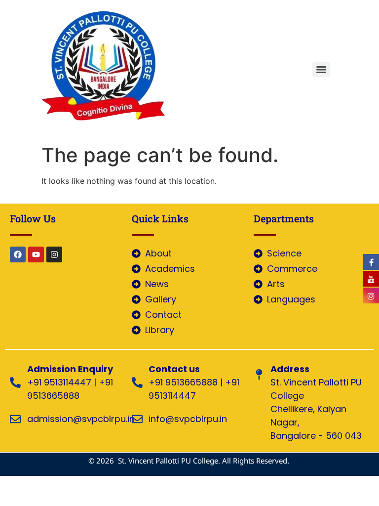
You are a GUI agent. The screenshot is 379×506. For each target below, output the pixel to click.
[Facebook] (18, 254)
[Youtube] (36, 254)
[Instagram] (54, 254)
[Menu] (321, 69)
